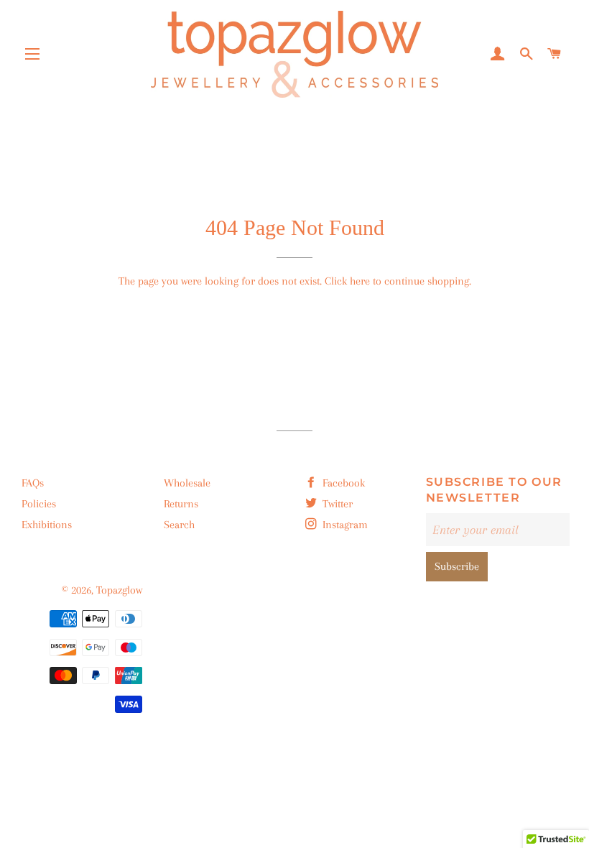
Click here (347, 281)
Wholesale (187, 482)
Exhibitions (47, 524)
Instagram (344, 524)
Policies (39, 503)
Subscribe (457, 566)
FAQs (33, 482)
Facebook (342, 482)
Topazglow (119, 590)
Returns (181, 503)
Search (179, 524)
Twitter (336, 503)
